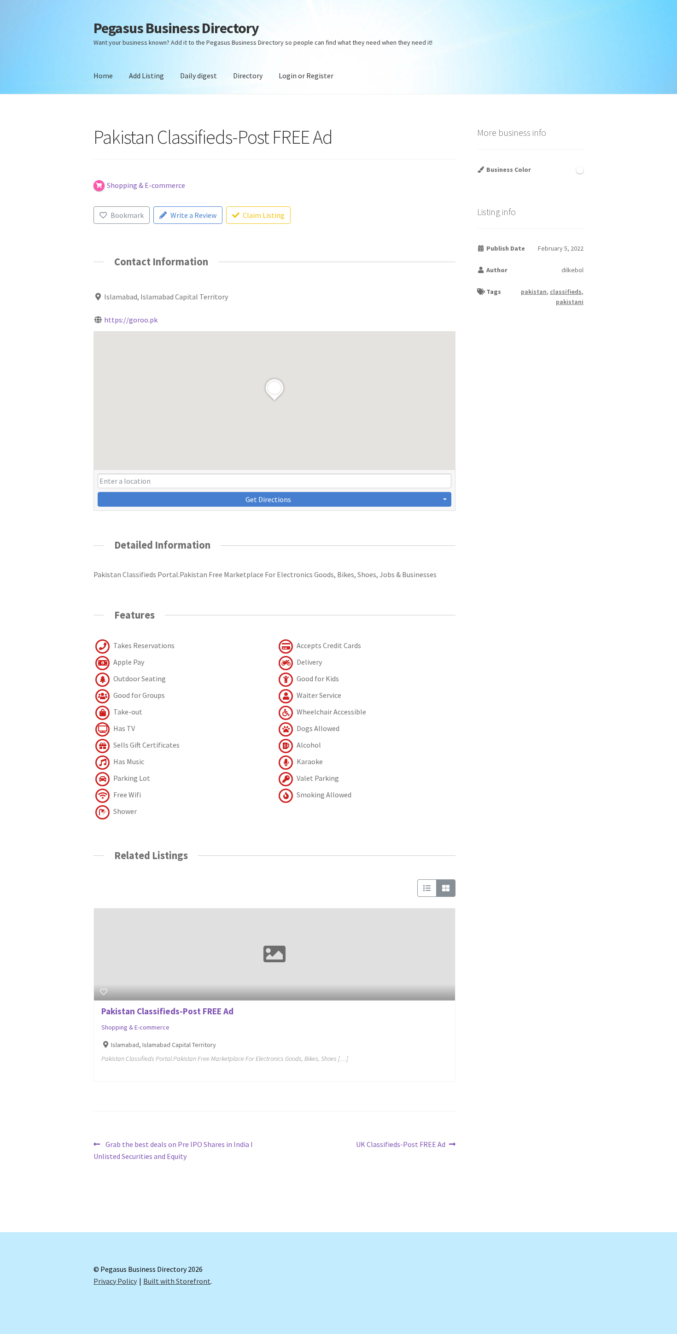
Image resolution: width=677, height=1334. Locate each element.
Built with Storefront (176, 1281)
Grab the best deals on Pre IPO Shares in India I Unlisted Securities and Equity (173, 1150)
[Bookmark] (103, 991)
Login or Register (306, 75)
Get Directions (268, 499)
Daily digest (198, 75)
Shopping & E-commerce (135, 1027)
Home (103, 75)
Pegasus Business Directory (176, 28)
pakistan (534, 291)
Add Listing (146, 75)
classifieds (566, 291)
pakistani (570, 302)
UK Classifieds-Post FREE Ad (400, 1145)
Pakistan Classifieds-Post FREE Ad (167, 1011)
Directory (248, 75)
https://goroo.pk (131, 319)
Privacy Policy (115, 1281)
